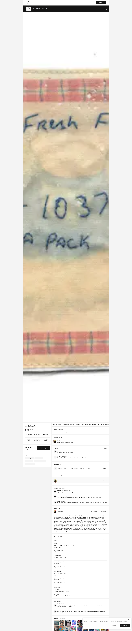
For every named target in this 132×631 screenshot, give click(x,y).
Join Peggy (100, 2)
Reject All (114, 625)
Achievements (108, 424)
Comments (77, 424)
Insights (72, 424)
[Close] (128, 619)
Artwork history (84, 424)
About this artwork (57, 424)
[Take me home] (27, 2)
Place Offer (43, 448)
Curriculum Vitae (100, 424)
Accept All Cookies (125, 625)
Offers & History (65, 424)
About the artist (92, 424)
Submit (104, 468)
